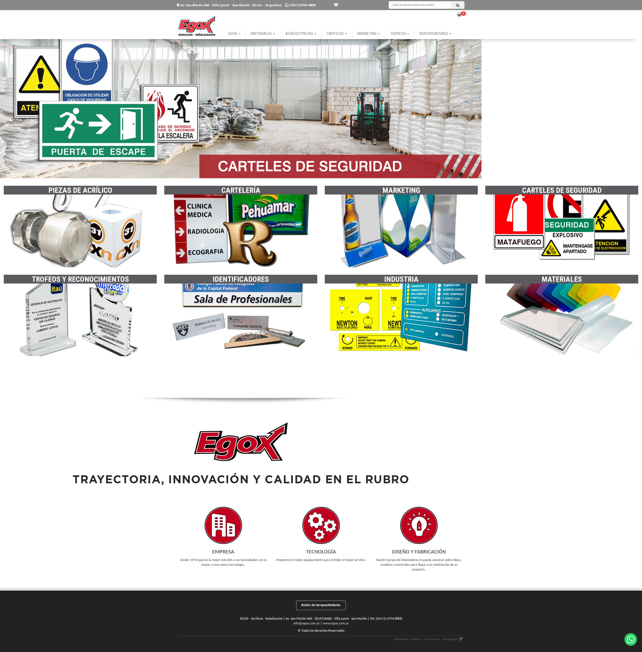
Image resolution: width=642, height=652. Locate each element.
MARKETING (367, 34)
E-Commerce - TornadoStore (441, 639)
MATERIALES (262, 34)
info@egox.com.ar (306, 623)
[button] (336, 5)
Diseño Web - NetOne (407, 639)
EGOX (233, 34)
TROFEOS (398, 34)
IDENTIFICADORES (434, 34)
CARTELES (336, 34)
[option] (321, 106)
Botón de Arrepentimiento (321, 605)
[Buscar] (457, 5)
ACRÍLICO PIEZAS (299, 34)
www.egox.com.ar (336, 623)
